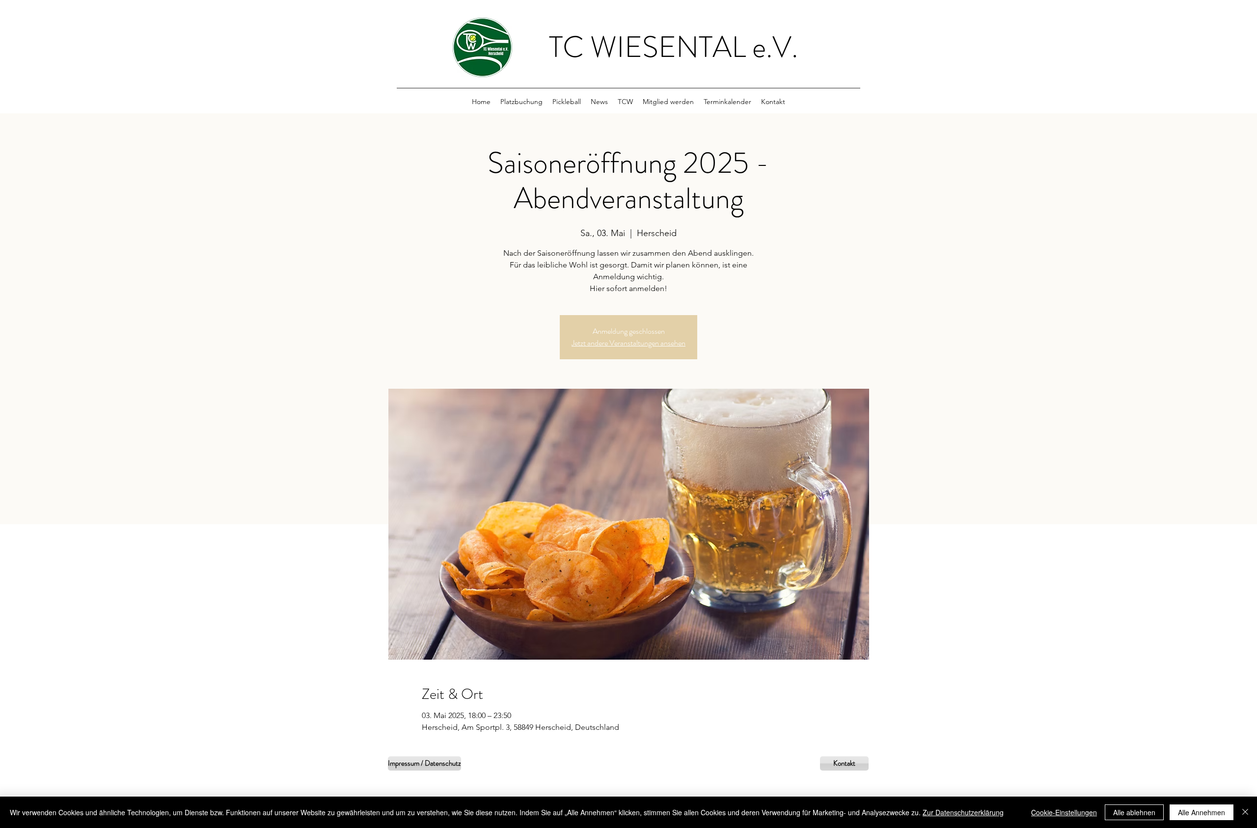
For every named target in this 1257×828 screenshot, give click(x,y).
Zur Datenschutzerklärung (963, 812)
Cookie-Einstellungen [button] (1064, 812)
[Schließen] (1245, 812)
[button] (625, 101)
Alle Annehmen (1201, 812)
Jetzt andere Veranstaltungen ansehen (628, 342)
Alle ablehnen (1134, 812)
